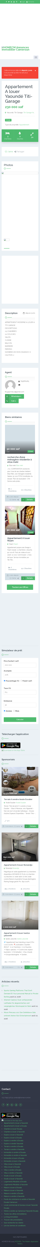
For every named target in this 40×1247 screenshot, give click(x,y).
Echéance (8, 701)
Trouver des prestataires (13, 1220)
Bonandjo (16, 868)
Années (9, 711)
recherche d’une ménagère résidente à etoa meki (19, 459)
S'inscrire (31, 2)
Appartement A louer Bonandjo (18, 865)
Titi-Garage (27, 113)
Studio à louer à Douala (12, 1176)
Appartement (24, 125)
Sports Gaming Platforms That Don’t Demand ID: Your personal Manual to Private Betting (21, 994)
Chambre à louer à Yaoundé (14, 1132)
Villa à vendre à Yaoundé (13, 1173)
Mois (17, 711)
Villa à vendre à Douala (12, 1170)
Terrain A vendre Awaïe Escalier (18, 799)
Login (23, 2)
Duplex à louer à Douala (13, 1138)
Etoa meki (19, 465)
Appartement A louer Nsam (18, 539)
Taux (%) (7, 688)
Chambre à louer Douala (13, 1129)
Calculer (20, 719)
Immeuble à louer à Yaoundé (14, 1161)
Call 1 (13, 401)
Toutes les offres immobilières (15, 1214)
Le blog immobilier (11, 1217)
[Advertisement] (20, 23)
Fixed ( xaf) (27, 681)
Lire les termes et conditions (15, 1225)
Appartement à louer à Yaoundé (16, 1123)
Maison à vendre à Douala (13, 1193)
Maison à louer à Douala (13, 1187)
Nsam (16, 544)
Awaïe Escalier (21, 803)
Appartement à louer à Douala (15, 1126)
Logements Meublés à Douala (15, 1181)
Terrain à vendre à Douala (13, 1146)
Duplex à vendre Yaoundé (13, 1143)
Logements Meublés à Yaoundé (16, 1184)
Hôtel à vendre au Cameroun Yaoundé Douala (21, 1211)
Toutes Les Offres (20, 587)
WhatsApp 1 (16, 396)
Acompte (8, 671)
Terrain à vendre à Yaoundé (14, 1149)
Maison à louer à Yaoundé (13, 1190)
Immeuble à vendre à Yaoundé (15, 1155)
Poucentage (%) (12, 681)
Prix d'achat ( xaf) (11, 661)
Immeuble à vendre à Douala (15, 1152)
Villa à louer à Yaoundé (12, 1164)
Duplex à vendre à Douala (13, 1140)
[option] (20, 204)
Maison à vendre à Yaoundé (14, 1196)
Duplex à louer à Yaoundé (13, 1135)
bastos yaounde (22, 939)
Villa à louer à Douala (12, 1167)
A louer (30, 451)
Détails (30, 500)
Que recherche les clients (13, 1223)
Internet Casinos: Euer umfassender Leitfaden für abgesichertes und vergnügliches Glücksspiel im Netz (18, 1003)
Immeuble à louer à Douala (14, 1158)
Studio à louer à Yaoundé (13, 1179)
